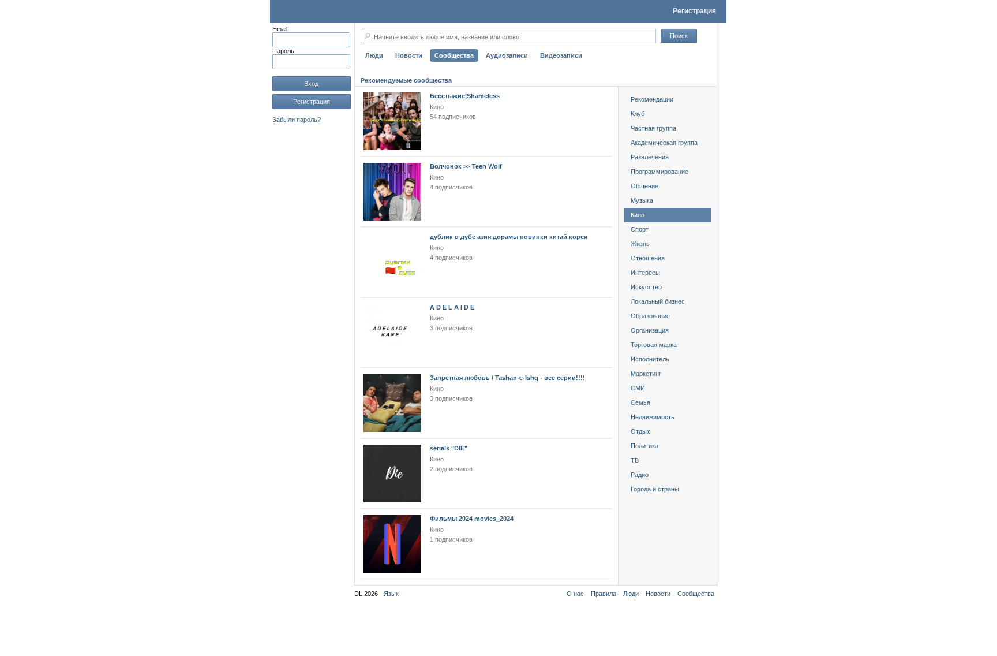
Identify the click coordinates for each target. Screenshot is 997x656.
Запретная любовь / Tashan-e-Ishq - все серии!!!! (507, 377)
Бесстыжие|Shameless (465, 95)
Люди (631, 593)
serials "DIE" (448, 448)
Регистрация (694, 11)
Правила (603, 593)
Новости (658, 593)
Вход (311, 83)
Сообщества (695, 593)
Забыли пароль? (296, 119)
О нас (575, 593)
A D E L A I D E (452, 307)
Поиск (679, 35)
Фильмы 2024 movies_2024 (472, 518)
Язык (391, 593)
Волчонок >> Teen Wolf (466, 166)
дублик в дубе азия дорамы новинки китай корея (508, 236)
